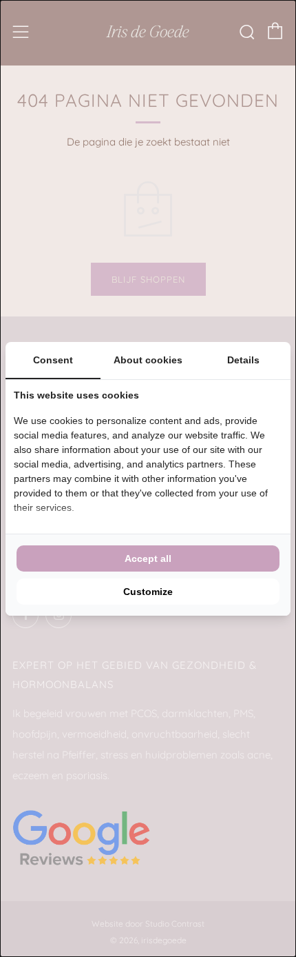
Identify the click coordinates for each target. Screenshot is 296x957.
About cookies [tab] (148, 359)
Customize (148, 591)
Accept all (148, 558)
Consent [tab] (53, 359)
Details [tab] (243, 359)
